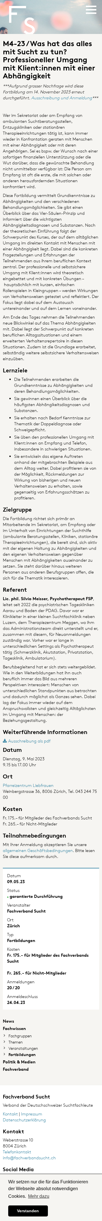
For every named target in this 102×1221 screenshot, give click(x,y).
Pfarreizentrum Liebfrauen (28, 785)
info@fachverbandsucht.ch (29, 1157)
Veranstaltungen (23, 1048)
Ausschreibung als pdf (29, 741)
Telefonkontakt (17, 1152)
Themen (15, 1042)
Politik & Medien (19, 1062)
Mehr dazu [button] (38, 1196)
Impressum (31, 1114)
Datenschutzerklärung (24, 1120)
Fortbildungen (22, 1054)
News (8, 1021)
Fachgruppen (20, 1035)
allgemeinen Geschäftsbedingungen (38, 850)
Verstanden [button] (28, 1211)
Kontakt (10, 1114)
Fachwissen (14, 1028)
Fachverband (16, 1069)
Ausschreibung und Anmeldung (61, 97)
